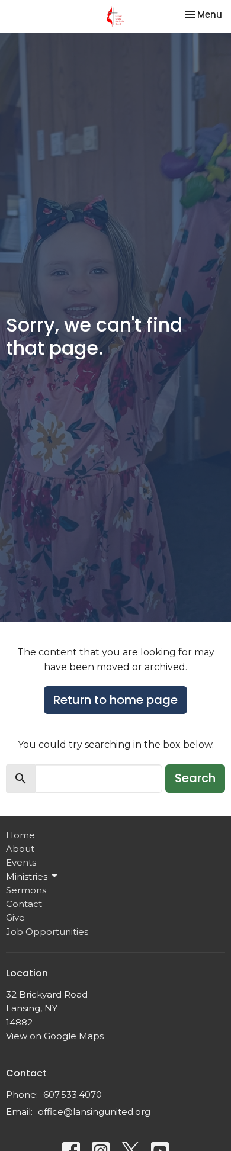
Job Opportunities (47, 931)
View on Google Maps (55, 1035)
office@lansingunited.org (94, 1111)
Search (195, 778)
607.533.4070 (72, 1094)
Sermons (26, 890)
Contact (24, 903)
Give (15, 917)
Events (21, 862)
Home (20, 835)
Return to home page (115, 700)
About (20, 848)
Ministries (26, 876)
